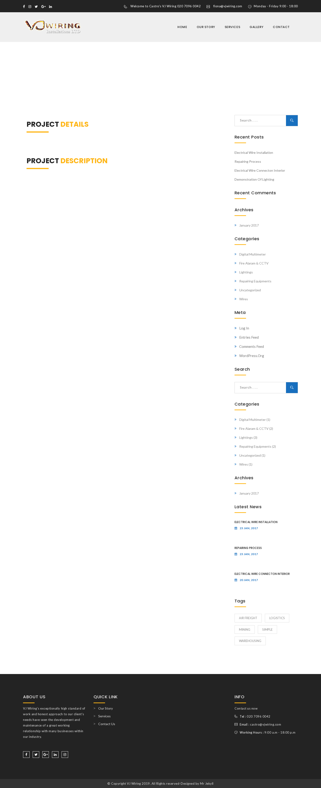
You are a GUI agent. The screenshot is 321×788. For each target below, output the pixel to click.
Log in (244, 328)
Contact (281, 27)
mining (244, 629)
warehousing (250, 641)
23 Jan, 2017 (249, 528)
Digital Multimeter (252, 254)
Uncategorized (250, 290)
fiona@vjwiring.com (227, 6)
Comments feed (251, 346)
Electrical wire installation (254, 152)
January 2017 (249, 225)
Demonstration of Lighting (254, 179)
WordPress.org (251, 355)
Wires (243, 299)
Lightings (246, 272)
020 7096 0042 (258, 716)
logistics (277, 618)
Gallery (256, 27)
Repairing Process (248, 161)
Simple (267, 629)
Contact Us (106, 724)
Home (182, 27)
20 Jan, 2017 (249, 580)
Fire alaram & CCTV (254, 263)
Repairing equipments (255, 281)
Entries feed (249, 337)
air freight (248, 618)
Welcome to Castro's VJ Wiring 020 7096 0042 (165, 6)
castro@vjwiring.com (265, 724)
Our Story (206, 27)
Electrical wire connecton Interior (260, 170)
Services (232, 27)
